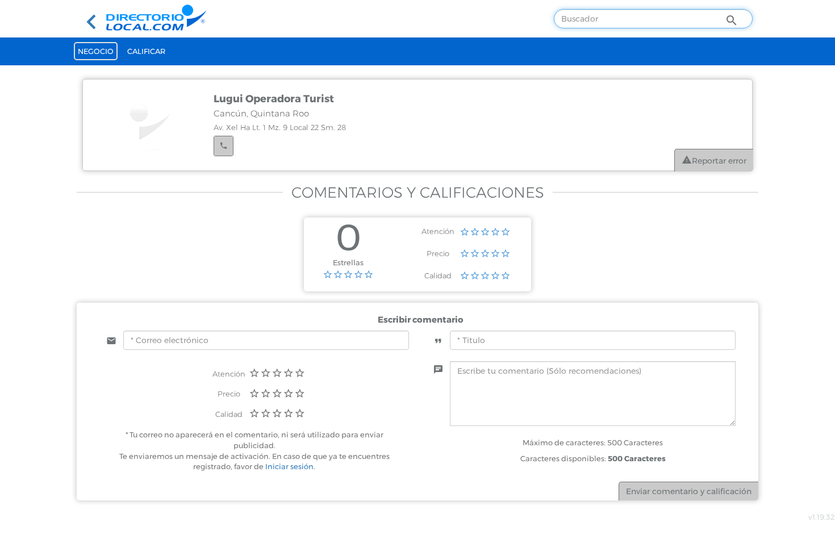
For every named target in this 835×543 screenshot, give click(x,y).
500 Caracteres (637, 458)
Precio (438, 253)
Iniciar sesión (289, 466)
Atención (437, 231)
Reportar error (719, 161)
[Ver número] (223, 146)
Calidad (438, 275)
